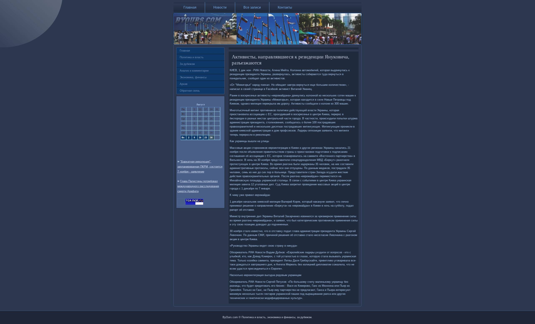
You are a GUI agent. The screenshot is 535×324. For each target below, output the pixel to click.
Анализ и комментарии (194, 70)
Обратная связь (190, 90)
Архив (183, 84)
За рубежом (187, 64)
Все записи (252, 7)
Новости (220, 7)
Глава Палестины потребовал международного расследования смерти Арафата (198, 186)
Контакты (285, 7)
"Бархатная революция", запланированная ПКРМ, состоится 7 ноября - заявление (199, 166)
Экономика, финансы (193, 77)
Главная (189, 7)
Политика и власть (192, 57)
